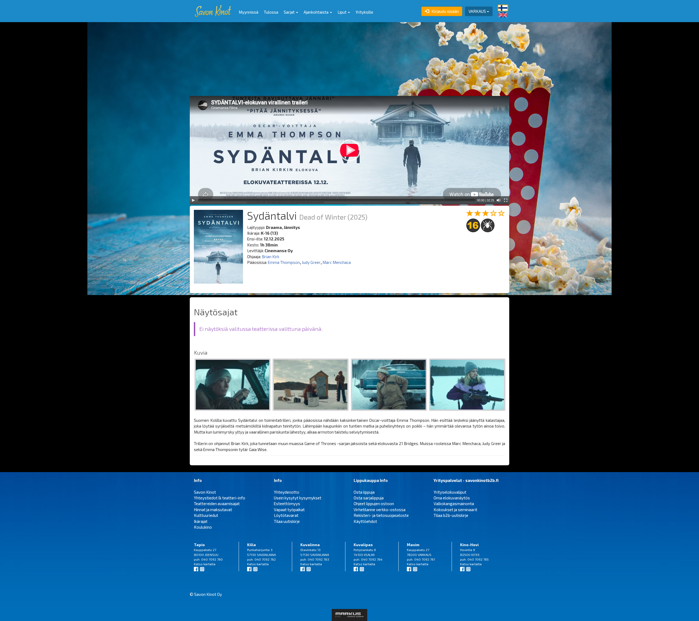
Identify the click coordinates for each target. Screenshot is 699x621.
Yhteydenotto (286, 492)
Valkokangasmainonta (454, 503)
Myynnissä (248, 12)
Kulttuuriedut (206, 515)
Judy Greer (311, 262)
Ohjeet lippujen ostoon (374, 503)
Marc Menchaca (336, 262)
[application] (349, 150)
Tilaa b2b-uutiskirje (451, 515)
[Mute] (498, 200)
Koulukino (203, 527)
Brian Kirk (270, 256)
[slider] (336, 200)
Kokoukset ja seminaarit (455, 509)
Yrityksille (364, 12)
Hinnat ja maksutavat (213, 509)
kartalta (209, 564)
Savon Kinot (205, 492)
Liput (342, 12)
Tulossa (271, 12)
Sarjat (289, 12)
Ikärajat (201, 521)
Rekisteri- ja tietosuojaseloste (381, 515)
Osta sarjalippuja (369, 497)
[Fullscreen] (505, 200)
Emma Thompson (284, 262)
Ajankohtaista (316, 12)
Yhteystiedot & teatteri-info (219, 497)
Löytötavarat (286, 515)
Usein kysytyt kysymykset (297, 497)
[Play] (193, 200)
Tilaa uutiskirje (287, 521)
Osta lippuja (364, 492)
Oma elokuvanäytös (452, 497)
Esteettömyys (287, 503)
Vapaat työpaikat (289, 509)
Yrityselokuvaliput (450, 492)
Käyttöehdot (365, 521)
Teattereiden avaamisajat (217, 503)
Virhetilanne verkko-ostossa (379, 509)
